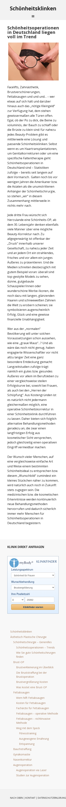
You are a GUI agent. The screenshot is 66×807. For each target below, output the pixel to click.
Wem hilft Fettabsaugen (30, 698)
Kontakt (30, 797)
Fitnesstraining (27, 733)
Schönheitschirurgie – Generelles (32, 642)
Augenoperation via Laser (31, 770)
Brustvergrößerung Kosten (32, 682)
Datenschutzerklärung (52, 797)
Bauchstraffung (22, 749)
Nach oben (16, 797)
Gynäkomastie (21, 754)
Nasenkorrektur (22, 759)
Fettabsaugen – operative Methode (37, 713)
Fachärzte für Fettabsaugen (32, 708)
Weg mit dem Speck (28, 728)
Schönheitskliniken (21, 631)
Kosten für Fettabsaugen (31, 703)
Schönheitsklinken (33, 8)
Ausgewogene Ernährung (34, 738)
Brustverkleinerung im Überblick (35, 667)
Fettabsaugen (21, 692)
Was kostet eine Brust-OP (31, 687)
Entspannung (26, 744)
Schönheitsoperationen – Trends (35, 647)
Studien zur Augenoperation (32, 775)
